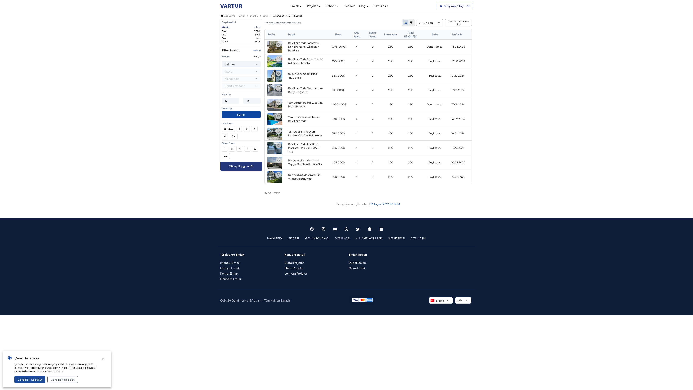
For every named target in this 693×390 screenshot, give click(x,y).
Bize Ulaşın (381, 6)
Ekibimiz (349, 6)
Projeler (312, 6)
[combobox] (241, 64)
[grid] (411, 22)
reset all (257, 50)
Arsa (241, 38)
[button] (256, 64)
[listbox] (241, 31)
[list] (405, 22)
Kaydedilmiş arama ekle (458, 23)
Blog (362, 6)
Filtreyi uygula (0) (241, 166)
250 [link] (390, 46)
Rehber (331, 6)
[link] (368, 107)
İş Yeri (241, 41)
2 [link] (372, 46)
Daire (241, 31)
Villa (241, 34)
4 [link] (357, 46)
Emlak (294, 6)
